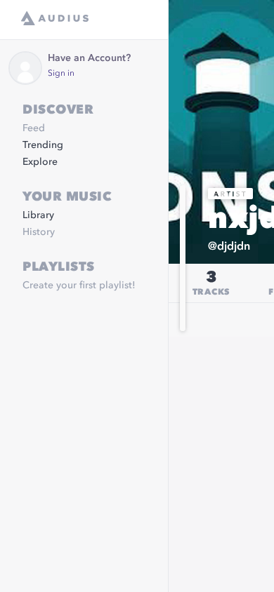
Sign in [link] (61, 73)
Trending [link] (42, 145)
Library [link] (38, 215)
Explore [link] (40, 162)
